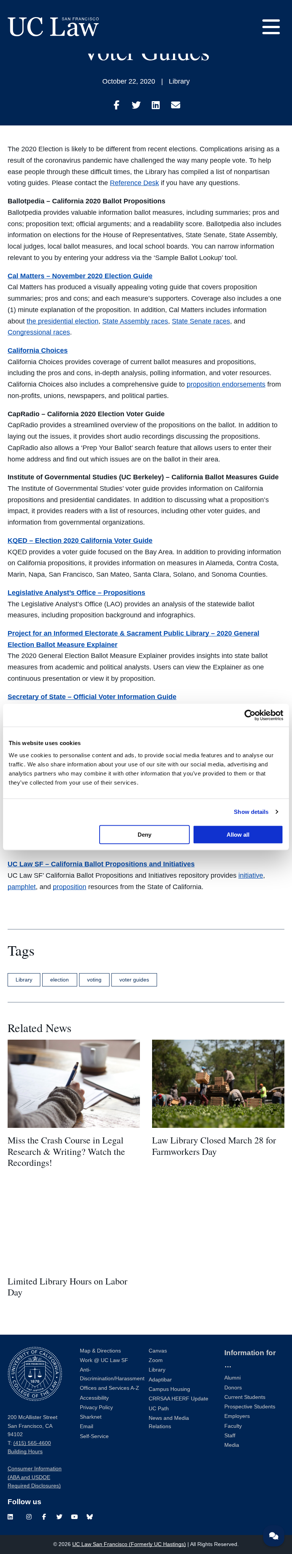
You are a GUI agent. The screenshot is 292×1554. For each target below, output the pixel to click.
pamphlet (22, 887)
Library (179, 81)
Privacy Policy (96, 1407)
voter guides (134, 980)
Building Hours (25, 1451)
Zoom (156, 1360)
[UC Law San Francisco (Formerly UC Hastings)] (53, 26)
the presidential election (62, 321)
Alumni (232, 1378)
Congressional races (39, 332)
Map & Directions (100, 1351)
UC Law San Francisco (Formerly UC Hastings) (129, 1544)
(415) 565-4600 (32, 1443)
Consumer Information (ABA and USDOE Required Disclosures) (35, 1477)
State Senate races (201, 321)
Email (86, 1426)
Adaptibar (160, 1380)
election (59, 980)
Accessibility (94, 1398)
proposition (69, 887)
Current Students (244, 1397)
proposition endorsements (226, 384)
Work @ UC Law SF (104, 1360)
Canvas (158, 1351)
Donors (233, 1388)
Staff (229, 1435)
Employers (237, 1416)
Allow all (238, 834)
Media (231, 1445)
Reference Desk (134, 183)
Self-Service (94, 1436)
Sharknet (91, 1417)
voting (94, 980)
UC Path (159, 1408)
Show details (251, 812)
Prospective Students (249, 1407)
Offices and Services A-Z (109, 1388)
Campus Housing (169, 1389)
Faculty (233, 1426)
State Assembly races (135, 321)
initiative (250, 875)
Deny (144, 834)
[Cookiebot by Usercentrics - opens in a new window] (250, 715)
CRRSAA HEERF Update (178, 1399)
